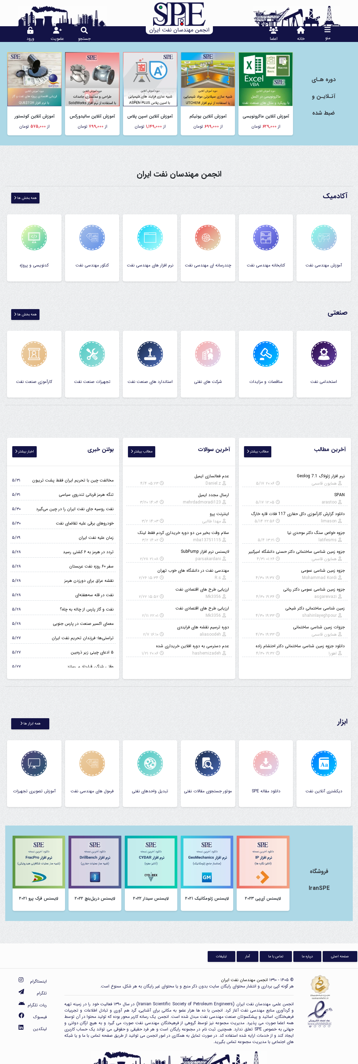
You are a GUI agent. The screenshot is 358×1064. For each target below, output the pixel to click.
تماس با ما (276, 956)
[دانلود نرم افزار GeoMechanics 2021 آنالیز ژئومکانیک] (207, 861)
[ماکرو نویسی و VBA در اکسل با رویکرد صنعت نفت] (265, 79)
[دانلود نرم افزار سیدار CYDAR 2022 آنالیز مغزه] (151, 861)
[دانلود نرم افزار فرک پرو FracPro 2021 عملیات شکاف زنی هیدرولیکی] (39, 861)
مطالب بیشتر (258, 451)
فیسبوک (40, 1017)
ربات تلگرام (37, 1005)
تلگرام (42, 993)
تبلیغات (221, 956)
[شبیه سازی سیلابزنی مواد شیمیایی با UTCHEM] (208, 79)
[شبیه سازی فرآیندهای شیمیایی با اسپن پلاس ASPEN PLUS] (150, 79)
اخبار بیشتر (25, 451)
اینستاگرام (38, 981)
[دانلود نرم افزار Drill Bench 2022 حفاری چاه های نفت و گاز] (95, 861)
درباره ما (307, 956)
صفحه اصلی (340, 956)
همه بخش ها (26, 198)
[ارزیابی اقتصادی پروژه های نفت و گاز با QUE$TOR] (34, 79)
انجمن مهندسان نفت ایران (244, 980)
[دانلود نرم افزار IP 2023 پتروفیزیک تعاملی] (263, 861)
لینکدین (40, 1029)
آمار (247, 956)
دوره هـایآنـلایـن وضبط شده (324, 96)
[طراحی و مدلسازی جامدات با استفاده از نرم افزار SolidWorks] (92, 79)
